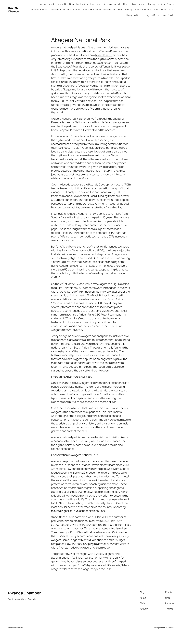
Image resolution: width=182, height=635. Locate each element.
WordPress (170, 627)
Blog (71, 3)
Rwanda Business (40, 9)
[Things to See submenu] (158, 15)
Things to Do (132, 15)
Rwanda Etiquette (92, 9)
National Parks (165, 3)
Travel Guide (167, 15)
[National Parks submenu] (173, 4)
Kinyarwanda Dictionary (143, 3)
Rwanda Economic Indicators (65, 9)
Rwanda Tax (109, 9)
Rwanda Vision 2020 (164, 9)
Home (126, 3)
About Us (62, 3)
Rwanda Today (124, 9)
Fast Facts (95, 3)
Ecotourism (82, 3)
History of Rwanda (112, 3)
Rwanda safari (104, 55)
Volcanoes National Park (90, 511)
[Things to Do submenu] (140, 15)
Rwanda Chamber (14, 9)
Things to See (150, 15)
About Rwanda (47, 3)
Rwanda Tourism (143, 9)
